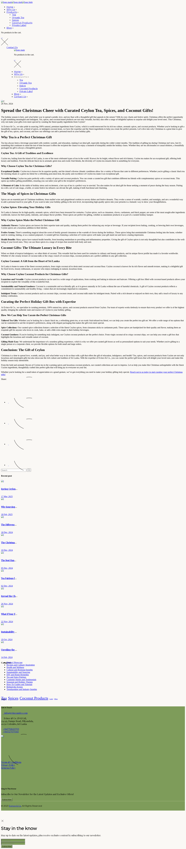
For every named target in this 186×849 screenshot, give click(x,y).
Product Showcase (14, 662)
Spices (13, 698)
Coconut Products (34, 698)
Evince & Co (15, 806)
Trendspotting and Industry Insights (22, 689)
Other (56, 699)
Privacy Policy (8, 765)
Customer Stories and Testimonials (21, 679)
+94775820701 (11, 729)
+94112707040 (11, 731)
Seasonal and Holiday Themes (20, 682)
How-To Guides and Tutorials (19, 684)
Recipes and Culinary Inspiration (21, 665)
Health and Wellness (15, 667)
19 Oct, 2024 (6, 639)
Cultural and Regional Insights (20, 670)
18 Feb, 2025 (7, 514)
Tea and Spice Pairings (16, 677)
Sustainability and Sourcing (18, 672)
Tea (4, 698)
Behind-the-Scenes (15, 687)
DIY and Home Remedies (18, 675)
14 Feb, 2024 (7, 657)
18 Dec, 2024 (7, 532)
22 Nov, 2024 (7, 621)
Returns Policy (8, 767)
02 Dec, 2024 (7, 586)
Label (51, 699)
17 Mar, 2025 (7, 496)
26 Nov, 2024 (7, 604)
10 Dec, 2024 (7, 550)
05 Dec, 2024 (7, 568)
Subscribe (6, 846)
